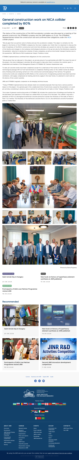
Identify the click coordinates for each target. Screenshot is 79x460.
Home (4, 13)
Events (12, 13)
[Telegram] (35, 381)
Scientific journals (23, 443)
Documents (7, 430)
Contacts (66, 426)
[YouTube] (43, 381)
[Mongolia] (29, 404)
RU (71, 8)
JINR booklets (7, 442)
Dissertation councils (24, 445)
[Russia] (25, 404)
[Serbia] (36, 412)
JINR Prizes (22, 441)
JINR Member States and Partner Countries (9, 434)
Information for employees (52, 429)
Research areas (23, 428)
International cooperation (7, 438)
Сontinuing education (54, 443)
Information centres (9, 440)
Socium (51, 426)
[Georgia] (47, 404)
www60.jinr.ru (51, 2)
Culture (50, 435)
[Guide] (67, 8)
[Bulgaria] (54, 404)
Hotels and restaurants (52, 446)
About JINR (7, 426)
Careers (28, 376)
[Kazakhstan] (39, 404)
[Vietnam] (50, 404)
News (19, 13)
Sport (50, 437)
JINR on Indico (37, 434)
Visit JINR (65, 430)
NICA (69, 37)
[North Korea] (36, 404)
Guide (51, 376)
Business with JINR (36, 376)
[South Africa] (32, 412)
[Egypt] (43, 404)
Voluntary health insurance (53, 440)
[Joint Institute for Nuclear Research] (39, 399)
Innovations (22, 437)
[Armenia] (61, 404)
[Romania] (22, 404)
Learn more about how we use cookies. (60, 453)
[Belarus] (57, 404)
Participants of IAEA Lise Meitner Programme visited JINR (19, 290)
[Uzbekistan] (15, 404)
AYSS (50, 433)
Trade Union (52, 431)
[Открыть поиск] (64, 8)
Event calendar (38, 430)
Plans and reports (23, 435)
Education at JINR (23, 447)
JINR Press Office (68, 428)
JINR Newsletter (38, 438)
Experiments (22, 433)
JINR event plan (38, 432)
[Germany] (43, 412)
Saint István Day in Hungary (12, 277)
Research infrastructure (22, 431)
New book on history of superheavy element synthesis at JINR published (58, 278)
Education (7, 285)
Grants (20, 439)
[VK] (39, 381)
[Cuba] (32, 404)
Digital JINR (46, 376)
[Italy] (39, 412)
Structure (6, 428)
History (6, 444)
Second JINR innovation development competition (56, 363)
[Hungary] (46, 412)
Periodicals (36, 436)
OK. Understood (39, 456)
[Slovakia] (18, 404)
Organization (8, 273)
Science (21, 426)
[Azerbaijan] (64, 404)
